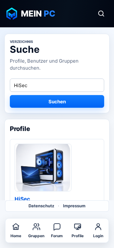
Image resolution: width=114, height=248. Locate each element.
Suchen (57, 102)
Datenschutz (41, 205)
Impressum (74, 205)
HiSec (22, 199)
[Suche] (101, 13)
